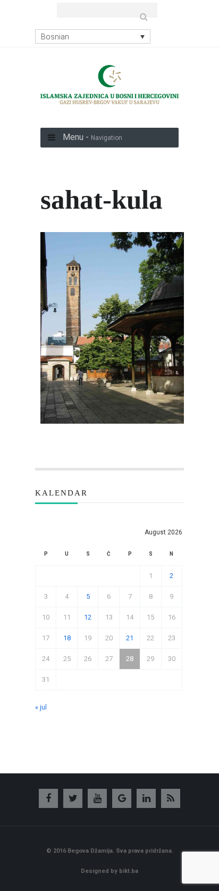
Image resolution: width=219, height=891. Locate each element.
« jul (41, 707)
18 (67, 638)
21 (129, 638)
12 (87, 617)
